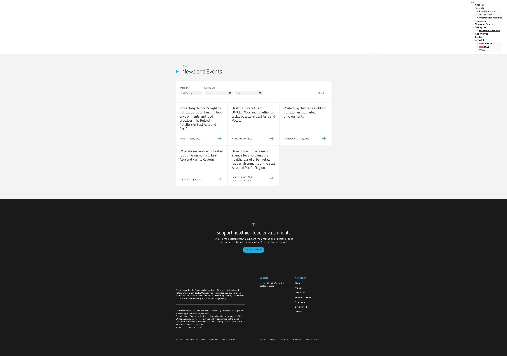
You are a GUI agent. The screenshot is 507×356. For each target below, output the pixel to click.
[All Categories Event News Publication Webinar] (191, 93)
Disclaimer (284, 339)
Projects (479, 7)
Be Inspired (481, 27)
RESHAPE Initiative (487, 11)
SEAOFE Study (485, 14)
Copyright (272, 339)
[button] (473, 1)
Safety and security (313, 339)
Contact (479, 36)
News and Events (484, 24)
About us (479, 4)
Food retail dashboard (489, 30)
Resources (480, 21)
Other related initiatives (490, 17)
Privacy (262, 339)
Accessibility (297, 339)
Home (184, 66)
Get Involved (481, 33)
